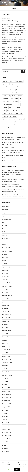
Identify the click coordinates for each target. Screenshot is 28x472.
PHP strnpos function (8, 161)
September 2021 (7, 251)
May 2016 (5, 270)
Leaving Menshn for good (11, 21)
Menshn (14, 95)
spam (11, 122)
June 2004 (5, 445)
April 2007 (5, 368)
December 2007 (6, 359)
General (4, 216)
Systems (4, 235)
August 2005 (6, 407)
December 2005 (6, 394)
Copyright (5, 209)
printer (5, 113)
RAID (16, 113)
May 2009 (5, 337)
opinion (5, 107)
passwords (18, 107)
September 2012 (7, 295)
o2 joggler (17, 104)
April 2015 (5, 279)
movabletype (14, 98)
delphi (19, 84)
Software (4, 232)
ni (20, 101)
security (21, 119)
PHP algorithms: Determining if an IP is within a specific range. (12, 174)
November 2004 (6, 432)
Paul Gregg (9, 2)
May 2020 (5, 260)
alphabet (5, 81)
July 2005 (5, 410)
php (13, 110)
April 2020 (5, 264)
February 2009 (6, 346)
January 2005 (6, 429)
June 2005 (5, 413)
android (12, 81)
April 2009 (5, 340)
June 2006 (5, 381)
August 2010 (5, 321)
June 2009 (5, 333)
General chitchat (6, 219)
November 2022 (6, 248)
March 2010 (5, 327)
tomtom (17, 122)
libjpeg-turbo (6, 92)
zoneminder (6, 127)
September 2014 (7, 286)
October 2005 (6, 400)
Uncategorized (6, 238)
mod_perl (5, 98)
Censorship (19, 81)
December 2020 (6, 257)
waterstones (13, 125)
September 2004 (7, 435)
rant (21, 113)
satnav (15, 119)
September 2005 (7, 403)
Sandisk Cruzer (7, 119)
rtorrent (5, 116)
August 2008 (6, 349)
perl (8, 110)
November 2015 (6, 273)
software (5, 122)
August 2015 (5, 276)
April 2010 (5, 324)
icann (17, 90)
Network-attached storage (10, 101)
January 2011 (5, 311)
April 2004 (5, 448)
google (16, 87)
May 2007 (5, 365)
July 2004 (5, 442)
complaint (6, 84)
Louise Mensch (16, 92)
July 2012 (4, 302)
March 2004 (5, 451)
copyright (13, 84)
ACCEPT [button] (17, 469)
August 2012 (5, 299)
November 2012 (6, 292)
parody (11, 107)
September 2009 (7, 330)
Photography (5, 225)
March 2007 (5, 372)
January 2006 (6, 391)
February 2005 (6, 426)
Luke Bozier (6, 95)
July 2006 (5, 378)
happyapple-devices (8, 90)
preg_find (18, 110)
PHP (3, 228)
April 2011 (5, 308)
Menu (14, 8)
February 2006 (6, 388)
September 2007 (7, 362)
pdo (4, 110)
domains (5, 87)
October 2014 (6, 283)
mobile (20, 95)
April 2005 (5, 419)
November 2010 (6, 318)
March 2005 (5, 423)
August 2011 (5, 305)
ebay (11, 87)
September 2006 (7, 375)
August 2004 (6, 438)
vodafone (5, 125)
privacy (11, 113)
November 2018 (6, 267)
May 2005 (5, 416)
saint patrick (13, 116)
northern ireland (7, 104)
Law (3, 222)
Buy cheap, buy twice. (8, 147)
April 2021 (5, 254)
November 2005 (6, 397)
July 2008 (5, 353)
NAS (21, 98)
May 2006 (5, 384)
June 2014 (5, 289)
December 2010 (6, 314)
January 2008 (6, 356)
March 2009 (5, 343)
